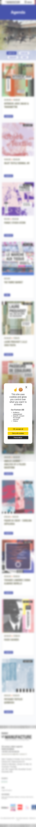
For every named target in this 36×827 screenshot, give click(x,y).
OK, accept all (18, 429)
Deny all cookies (18, 433)
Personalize (18, 438)
